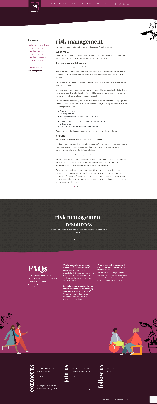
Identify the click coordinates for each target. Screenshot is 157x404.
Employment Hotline (35, 67)
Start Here (101, 4)
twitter (109, 371)
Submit (91, 389)
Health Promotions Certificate (38, 45)
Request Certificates (35, 60)
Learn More (78, 240)
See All (33, 287)
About (53, 4)
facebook (110, 368)
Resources (87, 4)
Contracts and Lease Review (38, 64)
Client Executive (71, 187)
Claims (74, 4)
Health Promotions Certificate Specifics (37, 49)
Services (63, 4)
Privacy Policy (52, 389)
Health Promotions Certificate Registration (38, 55)
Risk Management (35, 71)
